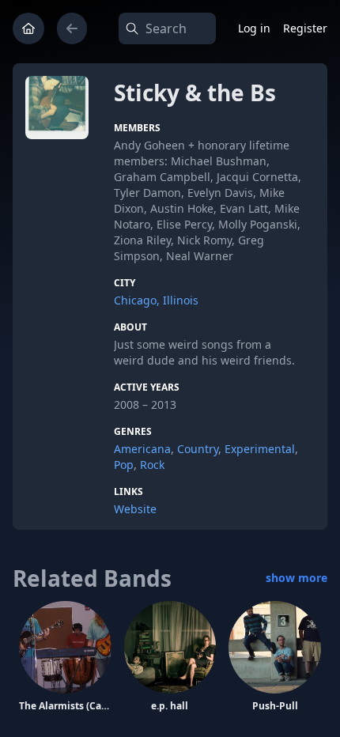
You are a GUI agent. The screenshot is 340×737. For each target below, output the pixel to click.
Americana (142, 448)
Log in (254, 28)
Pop (124, 464)
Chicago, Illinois (156, 300)
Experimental (260, 448)
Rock (152, 464)
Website (135, 508)
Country (197, 448)
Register (305, 28)
